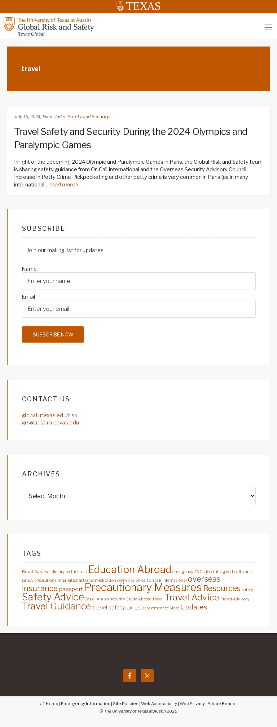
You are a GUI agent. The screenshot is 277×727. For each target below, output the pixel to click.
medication (105, 580)
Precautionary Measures (143, 587)
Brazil (27, 571)
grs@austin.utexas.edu (50, 422)
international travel (76, 580)
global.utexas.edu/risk (49, 415)
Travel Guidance (56, 606)
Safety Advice (53, 597)
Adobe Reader (222, 703)
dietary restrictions (69, 571)
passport (71, 589)
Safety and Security (88, 116)
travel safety (109, 607)
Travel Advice (192, 597)
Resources (222, 588)
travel (158, 599)
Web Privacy (192, 703)
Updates (193, 607)
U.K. (130, 608)
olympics (126, 580)
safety (248, 589)
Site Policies (125, 703)
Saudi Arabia (97, 599)
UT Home (49, 703)
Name (29, 269)
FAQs (199, 571)
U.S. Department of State (157, 608)
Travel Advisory (235, 599)
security (117, 599)
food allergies (218, 571)
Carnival (42, 571)
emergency (182, 571)
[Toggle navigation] (268, 27)
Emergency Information (85, 703)
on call (142, 580)
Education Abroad (129, 569)
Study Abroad (138, 599)
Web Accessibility (159, 703)
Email (28, 297)
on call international (168, 580)
